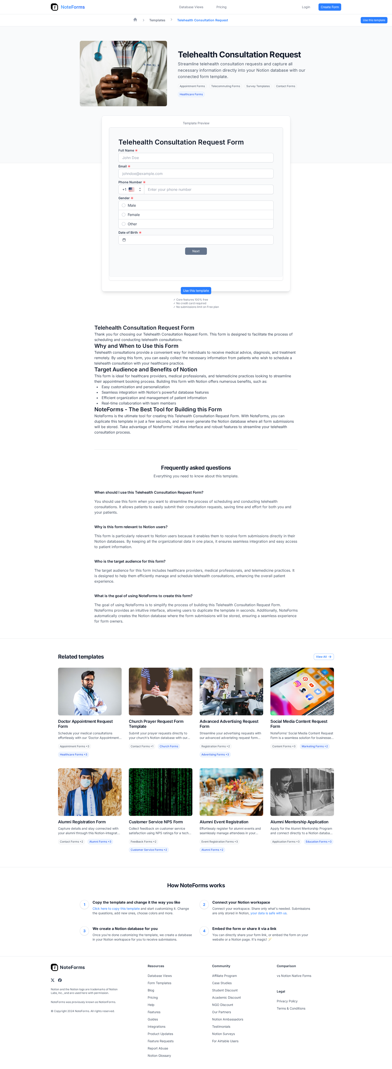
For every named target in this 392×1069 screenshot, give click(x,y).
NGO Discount (222, 1005)
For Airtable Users (225, 1041)
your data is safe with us (268, 913)
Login (306, 7)
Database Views (191, 7)
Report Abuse (158, 1048)
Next (196, 251)
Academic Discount (226, 997)
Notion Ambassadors (227, 1019)
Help (151, 1005)
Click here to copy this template (117, 908)
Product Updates (160, 1034)
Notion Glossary (159, 1055)
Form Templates (159, 983)
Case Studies (222, 983)
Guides (153, 1019)
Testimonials (221, 1026)
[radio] (196, 205)
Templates (157, 20)
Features (154, 1012)
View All (321, 656)
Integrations (156, 1026)
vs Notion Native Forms (294, 976)
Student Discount (225, 990)
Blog (151, 990)
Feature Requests (161, 1041)
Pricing (153, 997)
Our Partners (221, 1012)
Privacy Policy (287, 1001)
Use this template (196, 290)
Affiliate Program (224, 976)
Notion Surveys (223, 1034)
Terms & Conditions (291, 1008)
